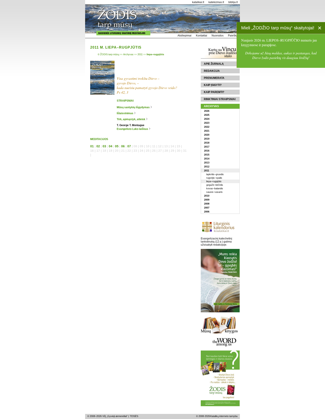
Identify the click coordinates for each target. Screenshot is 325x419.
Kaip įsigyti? (213, 85)
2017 (206, 146)
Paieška (233, 35)
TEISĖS (134, 416)
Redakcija (212, 70)
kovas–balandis (214, 188)
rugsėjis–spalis (214, 177)
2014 (206, 158)
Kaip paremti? (214, 92)
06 (123, 146)
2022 (206, 126)
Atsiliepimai (184, 35)
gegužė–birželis (214, 185)
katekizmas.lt (216, 2)
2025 (206, 115)
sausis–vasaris (214, 192)
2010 (206, 195)
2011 (206, 170)
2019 (206, 138)
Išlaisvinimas (125, 113)
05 (117, 146)
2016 (206, 150)
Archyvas (211, 106)
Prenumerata (214, 78)
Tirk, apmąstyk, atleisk (131, 119)
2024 (206, 119)
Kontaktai (201, 35)
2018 (206, 142)
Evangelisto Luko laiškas (132, 129)
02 (98, 146)
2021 (206, 130)
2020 (206, 134)
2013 (206, 162)
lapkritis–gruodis (215, 174)
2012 (206, 166)
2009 (206, 199)
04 (110, 146)
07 (129, 146)
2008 (206, 203)
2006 (206, 211)
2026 (206, 111)
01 (92, 146)
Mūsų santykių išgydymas (133, 107)
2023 (206, 122)
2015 (206, 154)
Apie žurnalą (214, 63)
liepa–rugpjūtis (214, 181)
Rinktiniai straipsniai (219, 99)
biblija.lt (233, 2)
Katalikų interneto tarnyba (223, 416)
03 (104, 146)
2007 (206, 207)
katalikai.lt (198, 2)
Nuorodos (218, 35)
